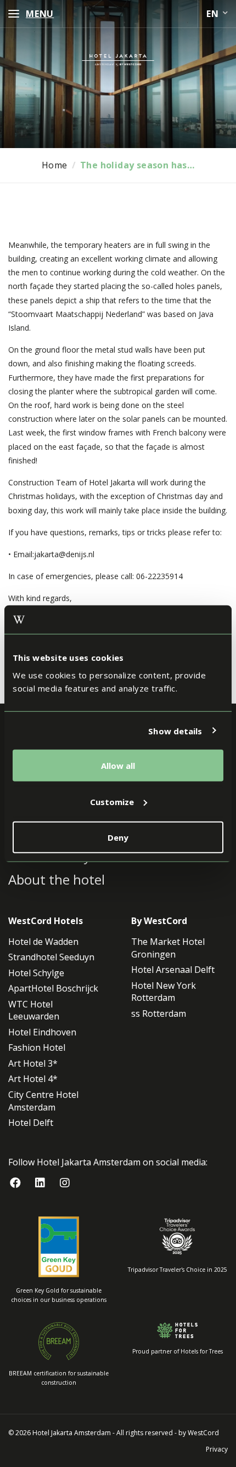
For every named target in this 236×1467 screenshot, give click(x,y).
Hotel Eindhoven (42, 1032)
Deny (118, 837)
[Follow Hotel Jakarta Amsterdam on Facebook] (15, 1183)
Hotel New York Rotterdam (163, 991)
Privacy (217, 1449)
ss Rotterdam (158, 1013)
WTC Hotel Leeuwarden (33, 1010)
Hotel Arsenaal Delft (173, 970)
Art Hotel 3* (33, 1063)
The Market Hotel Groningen (168, 948)
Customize (112, 801)
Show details (175, 730)
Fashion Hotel (36, 1047)
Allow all (118, 765)
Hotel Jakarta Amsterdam (71, 1432)
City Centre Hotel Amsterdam (43, 1101)
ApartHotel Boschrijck (53, 988)
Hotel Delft (30, 1123)
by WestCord (198, 1432)
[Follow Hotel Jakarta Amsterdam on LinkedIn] (40, 1183)
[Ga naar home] (118, 60)
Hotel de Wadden (43, 942)
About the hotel (56, 879)
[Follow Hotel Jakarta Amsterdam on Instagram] (64, 1183)
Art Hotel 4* (33, 1079)
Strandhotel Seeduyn (51, 957)
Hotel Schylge (36, 973)
